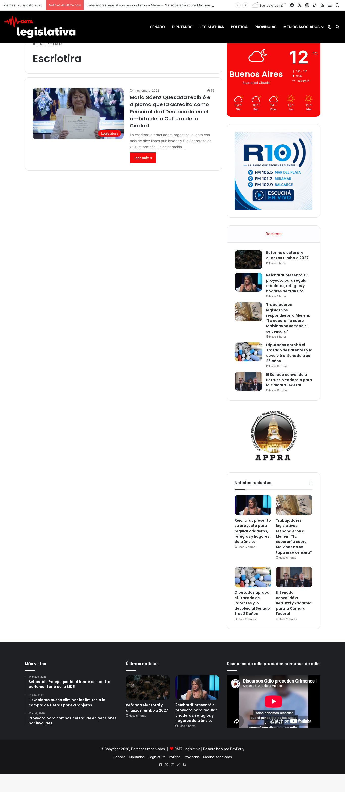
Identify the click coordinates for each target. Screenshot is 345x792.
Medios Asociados (301, 27)
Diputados (182, 27)
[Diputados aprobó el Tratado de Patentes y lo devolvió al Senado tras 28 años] (248, 351)
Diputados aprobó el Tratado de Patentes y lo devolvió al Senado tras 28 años (289, 352)
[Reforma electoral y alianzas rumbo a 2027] (248, 259)
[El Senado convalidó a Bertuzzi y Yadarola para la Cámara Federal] (248, 381)
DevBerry (237, 749)
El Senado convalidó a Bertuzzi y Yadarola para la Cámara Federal (289, 380)
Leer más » (143, 158)
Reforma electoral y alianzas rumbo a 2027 (287, 255)
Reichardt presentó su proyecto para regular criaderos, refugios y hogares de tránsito (287, 283)
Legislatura (212, 27)
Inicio (40, 43)
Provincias (265, 27)
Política (239, 27)
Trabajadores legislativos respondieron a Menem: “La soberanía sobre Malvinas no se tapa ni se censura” (169, 5)
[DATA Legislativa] (40, 26)
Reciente (274, 233)
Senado (157, 27)
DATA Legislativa (187, 749)
